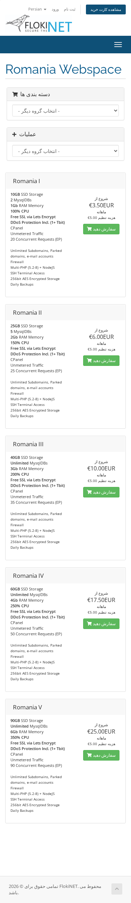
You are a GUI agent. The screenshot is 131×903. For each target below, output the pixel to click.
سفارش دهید (104, 229)
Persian (35, 9)
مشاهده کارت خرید (105, 9)
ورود (55, 9)
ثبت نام (69, 9)
